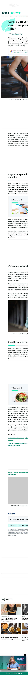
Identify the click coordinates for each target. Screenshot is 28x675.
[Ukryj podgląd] (25, 655)
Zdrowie (6, 16)
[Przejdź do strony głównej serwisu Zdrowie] (15, 13)
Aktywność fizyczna (13, 16)
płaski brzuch (13, 525)
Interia (2, 16)
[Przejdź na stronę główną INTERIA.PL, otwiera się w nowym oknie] (5, 13)
